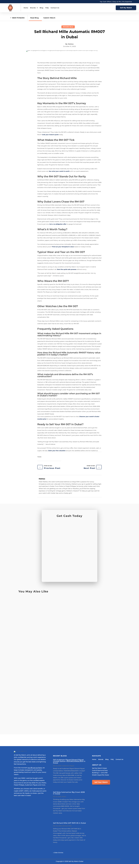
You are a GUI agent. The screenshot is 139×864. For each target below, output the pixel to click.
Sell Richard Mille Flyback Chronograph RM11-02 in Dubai (49, 646)
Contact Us (55, 8)
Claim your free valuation (57, 450)
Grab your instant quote (50, 134)
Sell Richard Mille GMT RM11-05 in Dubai (40, 603)
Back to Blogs (18, 18)
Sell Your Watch (101, 782)
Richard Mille (68, 27)
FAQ (47, 8)
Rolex (64, 796)
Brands (33, 8)
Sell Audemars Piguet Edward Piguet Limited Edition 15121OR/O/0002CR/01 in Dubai (69, 761)
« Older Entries (58, 852)
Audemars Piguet (68, 766)
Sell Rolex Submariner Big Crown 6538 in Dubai (69, 793)
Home (26, 8)
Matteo (71, 44)
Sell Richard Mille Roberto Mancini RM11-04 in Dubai (46, 624)
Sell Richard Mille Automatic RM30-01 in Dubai (44, 712)
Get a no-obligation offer (57, 224)
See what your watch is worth (59, 171)
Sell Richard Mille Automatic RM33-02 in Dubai (44, 692)
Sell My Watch (126, 8)
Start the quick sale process (66, 269)
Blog (41, 8)
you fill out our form (35, 768)
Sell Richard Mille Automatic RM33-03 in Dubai (44, 669)
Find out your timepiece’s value (63, 247)
